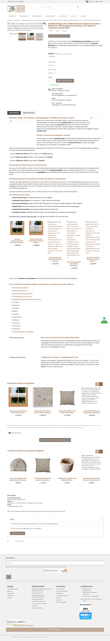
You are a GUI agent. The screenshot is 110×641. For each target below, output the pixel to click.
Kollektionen (49, 16)
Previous (8, 248)
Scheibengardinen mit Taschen (22, 296)
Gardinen (12, 16)
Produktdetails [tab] (28, 113)
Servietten (16, 308)
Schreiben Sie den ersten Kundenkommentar (56, 440)
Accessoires (63, 16)
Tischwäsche (24, 16)
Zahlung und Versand (37, 593)
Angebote (9, 591)
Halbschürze (16, 325)
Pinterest (64, 31)
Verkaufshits (10, 595)
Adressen (58, 598)
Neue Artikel (10, 593)
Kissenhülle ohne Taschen (21, 287)
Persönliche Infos (60, 589)
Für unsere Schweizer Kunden (39, 603)
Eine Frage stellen (17, 533)
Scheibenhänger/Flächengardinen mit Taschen (27, 299)
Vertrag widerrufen (55, 629)
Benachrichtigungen (61, 602)
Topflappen (16, 320)
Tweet (57, 31)
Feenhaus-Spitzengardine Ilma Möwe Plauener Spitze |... (17, 240)
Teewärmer (16, 314)
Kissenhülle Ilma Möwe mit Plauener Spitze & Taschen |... (93, 259)
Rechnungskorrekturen (62, 595)
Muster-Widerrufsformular (38, 601)
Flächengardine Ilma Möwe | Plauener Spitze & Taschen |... (55, 259)
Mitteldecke (16, 305)
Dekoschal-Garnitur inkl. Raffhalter (23, 331)
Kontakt (83, 16)
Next (101, 248)
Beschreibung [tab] (14, 113)
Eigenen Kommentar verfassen (60, 36)
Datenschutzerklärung (37, 599)
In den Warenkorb (65, 80)
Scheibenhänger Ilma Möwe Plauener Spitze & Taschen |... (36, 240)
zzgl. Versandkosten (67, 54)
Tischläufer (16, 302)
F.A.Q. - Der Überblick (37, 608)
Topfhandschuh (17, 317)
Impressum (35, 605)
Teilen (50, 31)
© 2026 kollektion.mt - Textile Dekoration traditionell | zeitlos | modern (30, 637)
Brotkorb (15, 311)
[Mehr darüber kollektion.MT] (18, 546)
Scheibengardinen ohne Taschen (23, 293)
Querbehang (16, 328)
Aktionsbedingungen (12, 589)
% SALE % (73, 16)
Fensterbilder (36, 16)
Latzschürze (16, 323)
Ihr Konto (60, 586)
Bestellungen (59, 593)
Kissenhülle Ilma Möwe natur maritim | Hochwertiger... (74, 263)
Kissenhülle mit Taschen (20, 290)
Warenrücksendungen (62, 591)
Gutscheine (59, 600)
